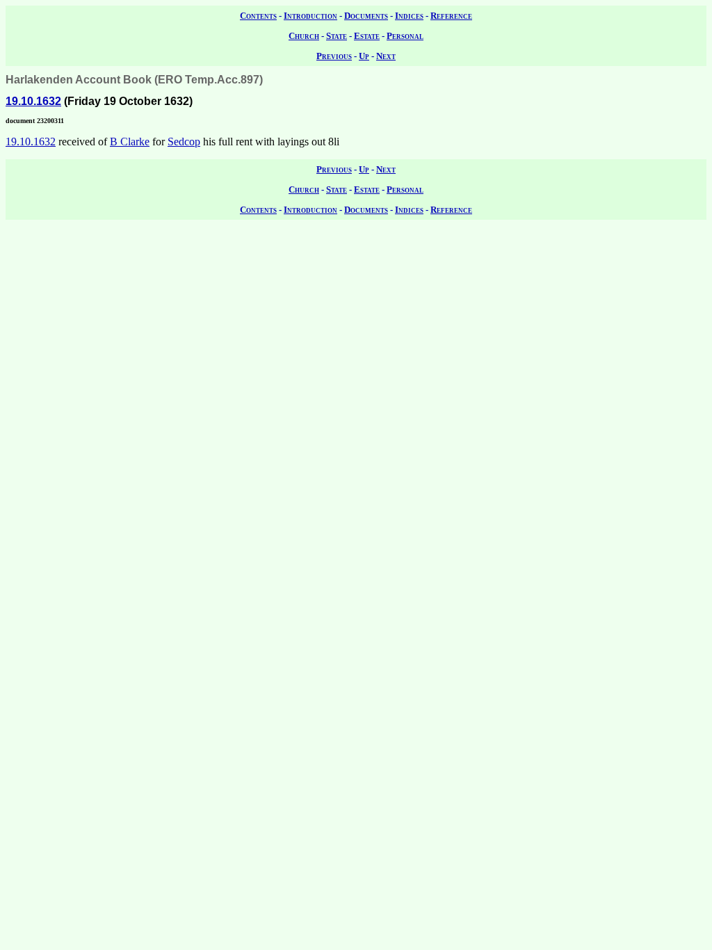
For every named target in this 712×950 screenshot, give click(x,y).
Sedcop (184, 141)
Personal (405, 36)
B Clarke (129, 141)
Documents (366, 15)
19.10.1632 (33, 101)
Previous (334, 56)
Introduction (310, 15)
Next (386, 56)
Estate (367, 36)
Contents (258, 15)
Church (304, 36)
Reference (451, 15)
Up (364, 56)
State (336, 36)
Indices (409, 15)
